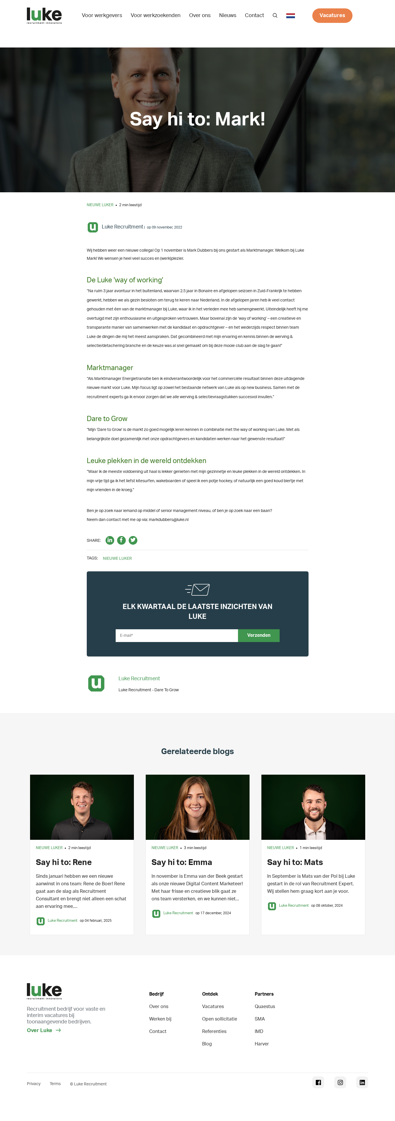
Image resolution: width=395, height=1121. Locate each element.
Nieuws (227, 15)
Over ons (200, 15)
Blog (207, 1044)
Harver (262, 1044)
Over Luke (40, 1030)
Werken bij (160, 1019)
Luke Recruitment (122, 227)
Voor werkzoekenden (155, 15)
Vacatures (332, 15)
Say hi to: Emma (182, 862)
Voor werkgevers (102, 15)
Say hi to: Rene (64, 862)
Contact (254, 15)
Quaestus (265, 1006)
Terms (55, 1084)
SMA (260, 1019)
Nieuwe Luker (100, 205)
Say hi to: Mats (295, 862)
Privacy (33, 1084)
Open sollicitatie (219, 1019)
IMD (259, 1031)
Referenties (214, 1031)
